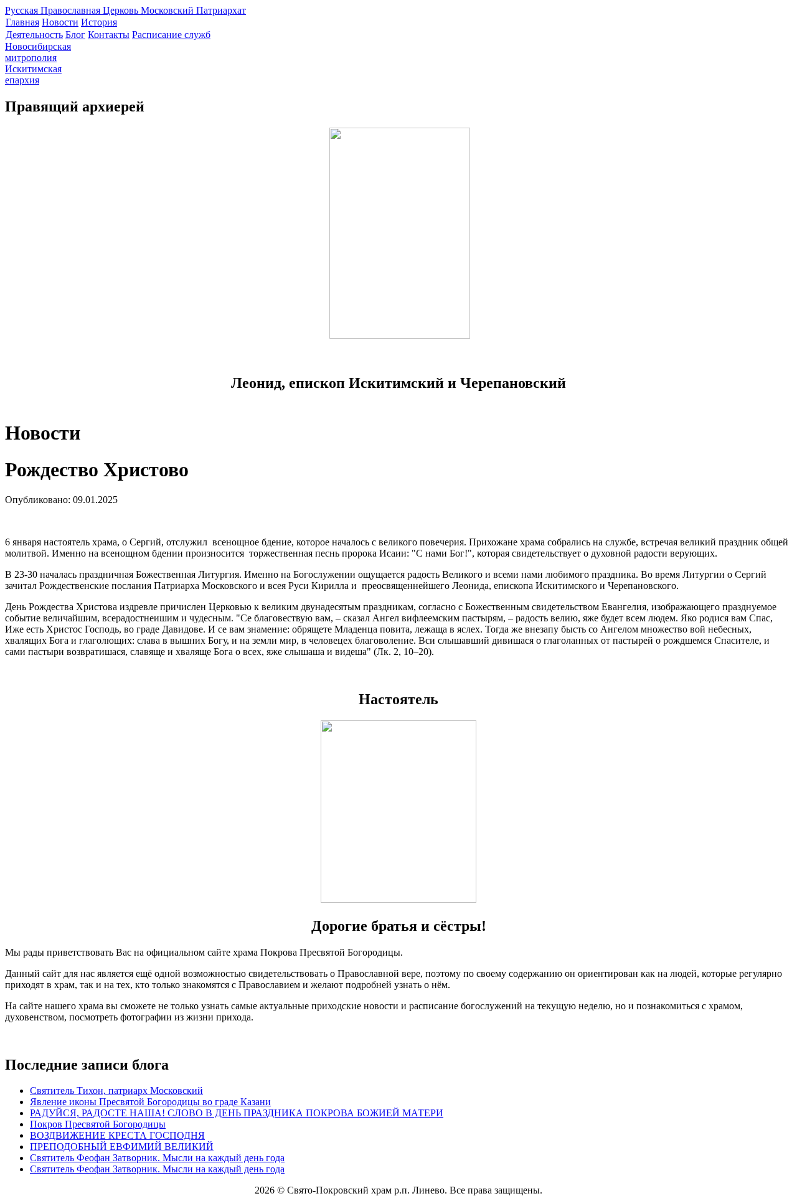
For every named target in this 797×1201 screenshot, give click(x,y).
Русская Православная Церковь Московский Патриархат (125, 10)
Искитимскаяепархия (33, 74)
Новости (60, 22)
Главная (22, 22)
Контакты (109, 34)
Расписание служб (171, 34)
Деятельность (34, 34)
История (99, 22)
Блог (75, 34)
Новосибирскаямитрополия (38, 52)
